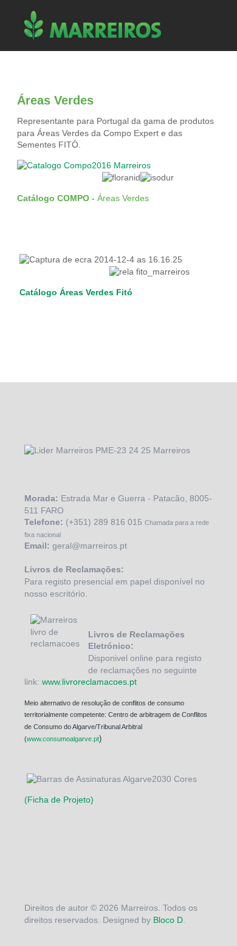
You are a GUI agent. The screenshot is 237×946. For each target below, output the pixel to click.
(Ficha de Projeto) (59, 799)
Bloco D (168, 920)
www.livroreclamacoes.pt (89, 682)
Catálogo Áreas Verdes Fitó (77, 292)
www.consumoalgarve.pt (63, 738)
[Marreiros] (92, 29)
